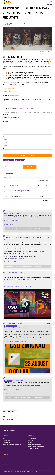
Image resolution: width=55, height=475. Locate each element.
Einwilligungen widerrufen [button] (33, 448)
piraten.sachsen (14, 95)
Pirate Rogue (30, 471)
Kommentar (6, 121)
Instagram (5, 459)
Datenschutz (30, 440)
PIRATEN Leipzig (6, 442)
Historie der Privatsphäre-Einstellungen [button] (36, 446)
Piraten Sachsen (13, 92)
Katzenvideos (29, 108)
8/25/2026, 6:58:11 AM (18, 213)
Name (4, 137)
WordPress (23, 471)
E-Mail (4, 142)
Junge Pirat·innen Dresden (11, 326)
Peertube (5, 463)
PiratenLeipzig (9, 213)
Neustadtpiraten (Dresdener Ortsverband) (12, 444)
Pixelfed (4, 465)
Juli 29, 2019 (6, 24)
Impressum (30, 442)
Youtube (5, 461)
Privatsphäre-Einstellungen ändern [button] (35, 444)
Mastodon (5, 457)
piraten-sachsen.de (32, 438)
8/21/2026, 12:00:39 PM (17, 272)
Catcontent (15, 108)
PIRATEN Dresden (6, 440)
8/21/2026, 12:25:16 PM (17, 235)
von (7, 23)
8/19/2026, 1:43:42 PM (23, 326)
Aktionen (49, 4)
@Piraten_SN (12, 88)
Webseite (5, 148)
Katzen (22, 108)
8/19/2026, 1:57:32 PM (18, 380)
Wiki (4, 438)
